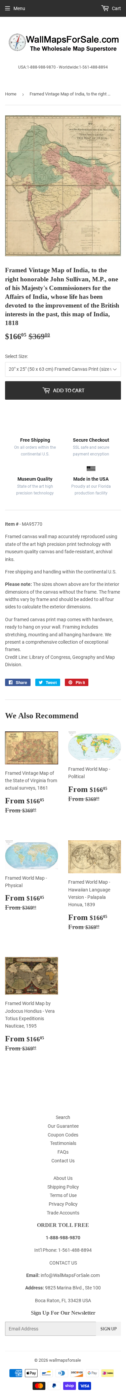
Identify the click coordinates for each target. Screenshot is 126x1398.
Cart (116, 8)
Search (63, 1117)
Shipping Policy (63, 1187)
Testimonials (63, 1143)
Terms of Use (63, 1195)
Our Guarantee (63, 1126)
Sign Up (108, 1328)
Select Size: (16, 356)
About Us (63, 1178)
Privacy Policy (63, 1204)
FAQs (63, 1152)
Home (10, 93)
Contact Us (63, 1160)
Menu (19, 8)
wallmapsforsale (65, 1360)
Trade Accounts (63, 1212)
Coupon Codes (63, 1134)
